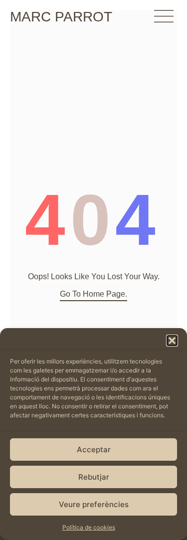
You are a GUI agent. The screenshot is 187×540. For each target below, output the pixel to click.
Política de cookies (88, 527)
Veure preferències (94, 504)
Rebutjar (93, 477)
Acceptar (94, 449)
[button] (172, 341)
